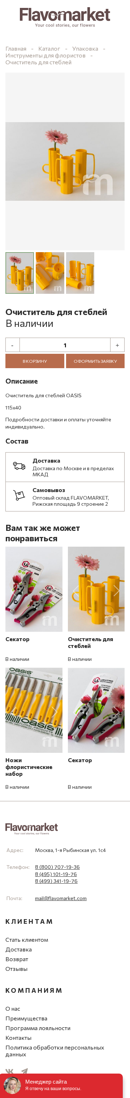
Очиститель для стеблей (38, 62)
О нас (12, 1008)
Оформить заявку (95, 360)
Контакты (18, 1037)
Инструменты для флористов (45, 55)
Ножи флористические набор (28, 766)
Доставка (18, 949)
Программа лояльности (37, 1027)
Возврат (16, 958)
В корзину (35, 360)
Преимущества (26, 1018)
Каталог (49, 48)
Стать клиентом (26, 939)
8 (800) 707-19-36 (57, 867)
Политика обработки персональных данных (54, 1050)
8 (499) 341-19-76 (56, 881)
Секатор (17, 638)
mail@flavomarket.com (61, 898)
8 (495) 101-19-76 (56, 874)
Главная (15, 48)
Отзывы (16, 968)
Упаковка (85, 48)
